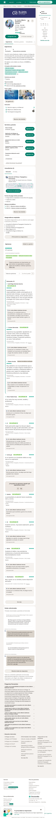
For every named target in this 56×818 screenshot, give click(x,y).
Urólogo (14, 6)
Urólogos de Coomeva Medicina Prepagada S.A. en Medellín (45, 742)
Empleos (11, 787)
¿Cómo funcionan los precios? (14, 163)
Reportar (9, 305)
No (21, 488)
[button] (19, 687)
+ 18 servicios (8, 158)
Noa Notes (8, 804)
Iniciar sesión (33, 2)
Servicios (31, 789)
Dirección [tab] (8, 171)
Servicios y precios (19, 42)
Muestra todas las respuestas (20, 671)
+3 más (7, 232)
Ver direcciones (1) (16, 84)
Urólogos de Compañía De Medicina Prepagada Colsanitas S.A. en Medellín (44, 762)
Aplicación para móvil (34, 794)
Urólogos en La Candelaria (11, 741)
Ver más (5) (41, 766)
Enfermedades (32, 790)
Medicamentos (33, 787)
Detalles (13, 129)
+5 (17, 74)
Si (17, 488)
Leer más (16, 814)
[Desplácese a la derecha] (34, 42)
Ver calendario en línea (19, 86)
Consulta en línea (45, 18)
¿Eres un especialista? (44, 2)
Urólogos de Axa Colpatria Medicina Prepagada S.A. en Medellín (45, 756)
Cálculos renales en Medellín (28, 739)
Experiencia (9, 42)
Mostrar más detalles (20, 119)
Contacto (6, 785)
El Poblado (29, 180)
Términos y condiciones (10, 789)
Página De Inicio (7, 6)
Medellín (11, 181)
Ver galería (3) (9, 101)
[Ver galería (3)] (28, 20)
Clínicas (31, 784)
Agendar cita (29, 129)
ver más (7, 63)
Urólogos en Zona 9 (10, 744)
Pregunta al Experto (34, 785)
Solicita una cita (44, 40)
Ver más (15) (24, 758)
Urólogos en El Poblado (11, 739)
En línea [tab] (15, 171)
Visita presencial (45, 12)
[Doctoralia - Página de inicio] (5, 2)
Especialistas (32, 782)
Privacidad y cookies (9, 782)
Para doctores (7, 800)
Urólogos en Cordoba (10, 746)
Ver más (24, 602)
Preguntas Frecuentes (34, 792)
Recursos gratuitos (8, 805)
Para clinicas (7, 802)
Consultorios (29, 42)
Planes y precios (8, 799)
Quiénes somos (8, 784)
